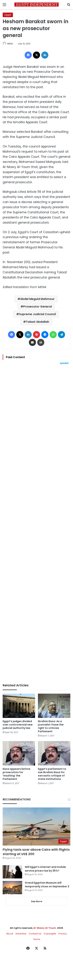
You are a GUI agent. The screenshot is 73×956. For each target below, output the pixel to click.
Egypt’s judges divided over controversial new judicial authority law (18, 724)
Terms (36, 939)
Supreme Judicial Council (37, 314)
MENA (10, 43)
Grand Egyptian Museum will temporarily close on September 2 (47, 884)
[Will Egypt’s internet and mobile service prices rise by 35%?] (12, 871)
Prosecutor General (37, 307)
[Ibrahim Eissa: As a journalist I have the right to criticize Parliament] (54, 706)
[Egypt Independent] (36, 4)
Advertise (20, 933)
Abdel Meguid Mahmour (37, 299)
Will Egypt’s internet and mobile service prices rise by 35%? (45, 868)
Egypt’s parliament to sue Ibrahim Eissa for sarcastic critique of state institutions (52, 774)
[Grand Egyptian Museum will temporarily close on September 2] (12, 887)
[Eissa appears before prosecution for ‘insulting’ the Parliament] (19, 753)
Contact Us (35, 933)
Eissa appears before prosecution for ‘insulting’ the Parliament (16, 774)
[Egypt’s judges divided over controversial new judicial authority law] (19, 706)
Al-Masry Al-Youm (44, 928)
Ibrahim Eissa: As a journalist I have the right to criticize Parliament (51, 726)
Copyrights (50, 933)
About (9, 933)
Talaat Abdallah (37, 322)
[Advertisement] (36, 524)
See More (36, 901)
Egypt (8, 14)
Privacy (62, 933)
